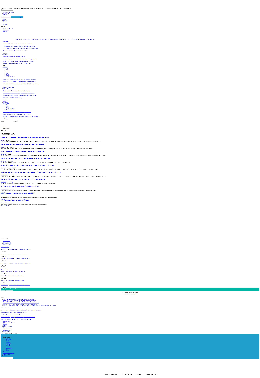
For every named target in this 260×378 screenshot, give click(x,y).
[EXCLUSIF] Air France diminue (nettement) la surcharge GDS (23, 151)
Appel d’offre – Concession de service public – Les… (12, 275)
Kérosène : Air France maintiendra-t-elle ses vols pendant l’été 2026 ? (25, 137)
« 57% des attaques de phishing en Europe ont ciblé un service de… (15, 258)
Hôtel (7, 106)
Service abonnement (7, 326)
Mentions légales (6, 321)
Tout (7, 68)
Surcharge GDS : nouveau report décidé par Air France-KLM (22, 144)
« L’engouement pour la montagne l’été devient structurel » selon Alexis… (19, 46)
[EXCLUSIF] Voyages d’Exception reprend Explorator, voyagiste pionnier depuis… (21, 48)
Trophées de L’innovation (8, 353)
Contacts (5, 324)
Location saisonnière (10, 108)
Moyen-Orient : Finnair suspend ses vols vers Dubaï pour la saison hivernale (19, 79)
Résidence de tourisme (11, 109)
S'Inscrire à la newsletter (6, 17)
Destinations (6, 88)
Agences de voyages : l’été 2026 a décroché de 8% (14, 56)
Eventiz (4, 327)
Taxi (7, 70)
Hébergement (6, 103)
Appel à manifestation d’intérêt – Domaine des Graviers (12, 280)
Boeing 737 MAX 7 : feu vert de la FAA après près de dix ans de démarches (19, 81)
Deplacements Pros (7, 329)
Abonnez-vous (6, 354)
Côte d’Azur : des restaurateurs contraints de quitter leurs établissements (18, 299)
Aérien (7, 74)
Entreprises (8, 344)
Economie (8, 338)
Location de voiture (10, 76)
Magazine (5, 351)
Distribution (5, 54)
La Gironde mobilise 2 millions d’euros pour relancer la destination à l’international (21, 303)
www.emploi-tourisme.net (7, 290)
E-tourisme (5, 102)
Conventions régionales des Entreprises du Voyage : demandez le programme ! (20, 59)
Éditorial (8, 345)
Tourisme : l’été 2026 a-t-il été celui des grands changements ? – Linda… (18, 93)
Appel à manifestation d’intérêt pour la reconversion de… (13, 271)
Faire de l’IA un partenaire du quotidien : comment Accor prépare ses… (16, 249)
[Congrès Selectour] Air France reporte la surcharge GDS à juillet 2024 (25, 158)
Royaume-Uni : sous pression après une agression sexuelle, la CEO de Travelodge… (21, 116)
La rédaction (6, 13)
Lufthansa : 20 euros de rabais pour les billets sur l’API (20, 186)
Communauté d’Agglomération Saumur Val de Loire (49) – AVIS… (15, 285)
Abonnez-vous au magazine (17, 17)
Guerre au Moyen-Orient (8, 87)
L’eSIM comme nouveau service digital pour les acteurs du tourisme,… (16, 263)
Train (7, 73)
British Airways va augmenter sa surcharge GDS (17, 193)
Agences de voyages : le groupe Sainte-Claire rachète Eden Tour (17, 63)
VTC (7, 69)
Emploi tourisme (6, 331)
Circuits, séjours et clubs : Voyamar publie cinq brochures (15, 50)
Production (5, 41)
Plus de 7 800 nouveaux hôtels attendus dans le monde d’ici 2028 (17, 114)
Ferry (7, 72)
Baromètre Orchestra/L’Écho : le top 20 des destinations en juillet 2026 (18, 61)
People (7, 350)
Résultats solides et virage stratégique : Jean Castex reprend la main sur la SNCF (18, 317)
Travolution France (7, 330)
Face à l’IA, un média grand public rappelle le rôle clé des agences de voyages (20, 304)
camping (8, 107)
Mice (7, 349)
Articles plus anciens (5, 205)
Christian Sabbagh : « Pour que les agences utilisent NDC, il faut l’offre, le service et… (31, 172)
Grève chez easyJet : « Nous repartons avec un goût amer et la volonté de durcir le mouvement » (21, 310)
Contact (5, 355)
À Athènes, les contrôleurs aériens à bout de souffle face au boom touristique (19, 95)
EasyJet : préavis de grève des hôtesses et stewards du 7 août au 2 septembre (17, 319)
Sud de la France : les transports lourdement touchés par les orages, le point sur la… (21, 83)
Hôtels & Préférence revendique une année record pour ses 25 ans (17, 112)
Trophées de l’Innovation (8, 12)
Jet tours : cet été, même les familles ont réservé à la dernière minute (17, 43)
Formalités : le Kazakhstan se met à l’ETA (12, 97)
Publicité (5, 14)
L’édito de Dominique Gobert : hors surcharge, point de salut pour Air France (28, 165)
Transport (5, 67)
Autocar (7, 75)
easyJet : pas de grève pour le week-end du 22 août (11, 314)
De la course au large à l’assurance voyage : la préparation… (13, 253)
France (4, 101)
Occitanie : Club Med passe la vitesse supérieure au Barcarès (13, 312)
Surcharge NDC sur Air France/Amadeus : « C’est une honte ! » (23, 179)
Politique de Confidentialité (9, 322)
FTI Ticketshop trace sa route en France (15, 200)
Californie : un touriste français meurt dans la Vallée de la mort (16, 90)
